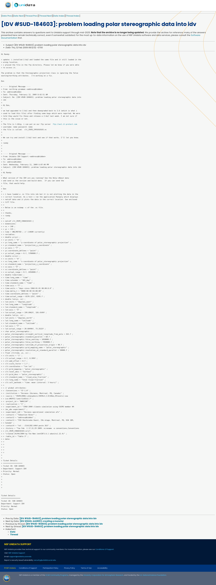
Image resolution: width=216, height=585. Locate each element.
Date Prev (7, 15)
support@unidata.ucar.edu (20, 556)
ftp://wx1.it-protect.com (65, 124)
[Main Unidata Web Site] (20, 8)
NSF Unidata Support (16, 553)
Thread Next (45, 15)
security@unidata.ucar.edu (45, 560)
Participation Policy (50, 568)
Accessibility (102, 568)
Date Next (19, 15)
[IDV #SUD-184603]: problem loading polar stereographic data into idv (58, 518)
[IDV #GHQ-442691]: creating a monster (42, 521)
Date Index (58, 15)
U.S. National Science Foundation (153, 575)
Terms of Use (86, 568)
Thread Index (72, 15)
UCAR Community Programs (56, 575)
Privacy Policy (69, 568)
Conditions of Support (28, 568)
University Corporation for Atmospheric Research (103, 575)
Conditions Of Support (104, 549)
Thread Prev (31, 15)
